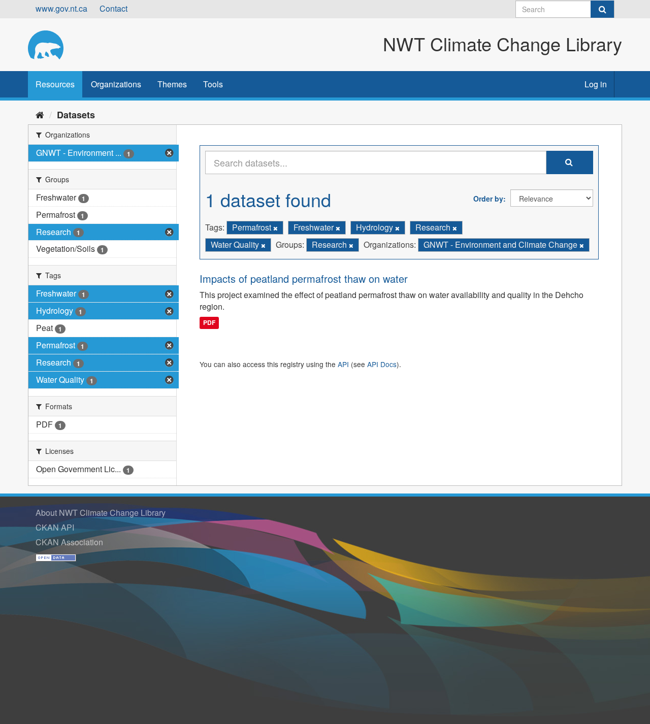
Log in (595, 84)
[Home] (40, 114)
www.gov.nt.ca (61, 8)
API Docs (382, 364)
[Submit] (602, 9)
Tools (213, 84)
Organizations (116, 84)
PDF (209, 322)
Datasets (76, 114)
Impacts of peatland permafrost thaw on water (304, 278)
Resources (55, 84)
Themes (172, 84)
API (343, 364)
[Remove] (275, 228)
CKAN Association (69, 542)
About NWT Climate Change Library (101, 512)
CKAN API (55, 527)
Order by (488, 198)
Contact (113, 8)
